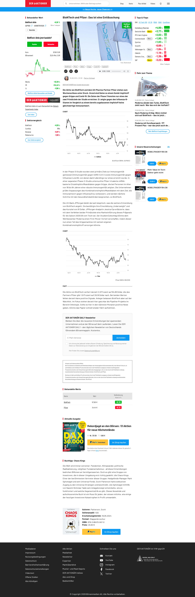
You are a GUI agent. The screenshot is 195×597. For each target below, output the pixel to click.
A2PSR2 (28, 25)
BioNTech (68, 67)
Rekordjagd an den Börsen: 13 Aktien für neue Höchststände (109, 427)
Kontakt (109, 555)
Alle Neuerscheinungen (166, 147)
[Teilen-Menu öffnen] (65, 71)
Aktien (82, 67)
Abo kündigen (31, 581)
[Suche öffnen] (66, 3)
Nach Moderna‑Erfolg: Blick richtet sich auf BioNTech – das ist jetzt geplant (151, 114)
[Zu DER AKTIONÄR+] (142, 3)
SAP (136, 60)
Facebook (109, 569)
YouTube (109, 560)
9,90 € (152, 163)
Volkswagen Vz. (140, 49)
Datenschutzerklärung (92, 351)
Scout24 (137, 46)
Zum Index (31, 114)
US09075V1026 (39, 25)
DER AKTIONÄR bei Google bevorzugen (76, 85)
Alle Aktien (67, 548)
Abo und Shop (69, 577)
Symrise (137, 42)
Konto (97, 450)
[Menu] (168, 3)
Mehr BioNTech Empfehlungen (157, 131)
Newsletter (67, 556)
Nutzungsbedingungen (35, 556)
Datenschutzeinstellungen (37, 569)
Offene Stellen (31, 577)
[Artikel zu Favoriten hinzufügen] (76, 71)
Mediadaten (30, 548)
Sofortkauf (101, 442)
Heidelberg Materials (142, 28)
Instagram (110, 564)
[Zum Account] (131, 3)
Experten (67, 561)
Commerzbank (140, 38)
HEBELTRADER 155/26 (157, 151)
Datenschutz (31, 561)
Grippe (89, 67)
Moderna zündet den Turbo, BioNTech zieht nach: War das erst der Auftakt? (152, 104)
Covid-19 (96, 67)
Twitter (108, 573)
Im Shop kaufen (119, 442)
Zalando (137, 53)
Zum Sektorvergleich (34, 140)
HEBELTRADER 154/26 (157, 187)
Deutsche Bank (140, 31)
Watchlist (32, 30)
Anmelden (120, 337)
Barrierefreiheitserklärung (37, 564)
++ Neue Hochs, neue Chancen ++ (97, 9)
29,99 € (152, 181)
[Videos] (152, 3)
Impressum (30, 552)
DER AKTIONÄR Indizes (73, 573)
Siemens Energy (140, 56)
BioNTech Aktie (30, 22)
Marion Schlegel (89, 78)
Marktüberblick (69, 564)
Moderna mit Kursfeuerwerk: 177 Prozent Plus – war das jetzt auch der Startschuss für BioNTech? (152, 124)
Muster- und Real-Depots (74, 569)
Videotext (29, 573)
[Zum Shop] (122, 3)
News (149, 31)
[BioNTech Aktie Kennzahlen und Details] (42, 68)
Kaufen (34, 44)
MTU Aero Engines (141, 35)
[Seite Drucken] (71, 71)
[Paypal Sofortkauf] (91, 532)
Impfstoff (105, 67)
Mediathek (67, 552)
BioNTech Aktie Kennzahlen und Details (40, 93)
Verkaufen (51, 44)
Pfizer (76, 67)
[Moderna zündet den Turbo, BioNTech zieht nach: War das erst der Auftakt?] (152, 86)
